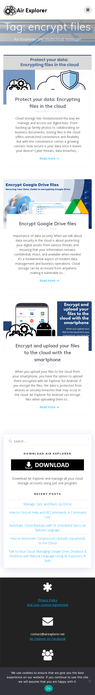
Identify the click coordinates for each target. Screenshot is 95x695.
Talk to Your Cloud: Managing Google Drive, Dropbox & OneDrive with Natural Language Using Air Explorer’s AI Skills (47, 556)
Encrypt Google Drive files (47, 223)
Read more (47, 158)
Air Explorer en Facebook (48, 639)
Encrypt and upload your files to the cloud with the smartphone (47, 352)
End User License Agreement (47, 605)
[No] (89, 681)
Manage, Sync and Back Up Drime (48, 504)
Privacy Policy (47, 600)
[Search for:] (47, 441)
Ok (49, 688)
